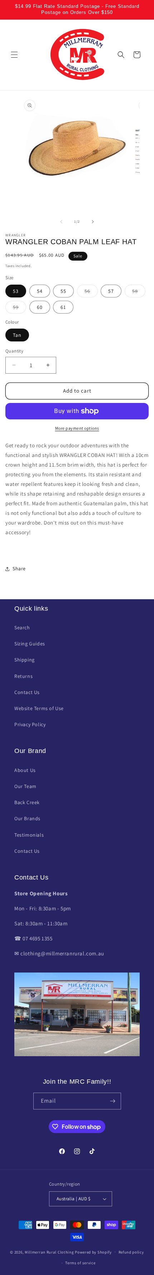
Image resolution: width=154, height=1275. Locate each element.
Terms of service (80, 1262)
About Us (25, 770)
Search (22, 627)
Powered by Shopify (93, 1251)
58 (138, 292)
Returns (23, 676)
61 (63, 307)
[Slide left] (61, 222)
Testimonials (29, 835)
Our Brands (27, 818)
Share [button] (19, 568)
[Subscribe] (113, 1101)
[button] (14, 55)
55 (63, 291)
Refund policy (131, 1252)
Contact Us (27, 692)
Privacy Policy (29, 724)
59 (19, 309)
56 (91, 292)
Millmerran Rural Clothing (49, 1251)
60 (40, 307)
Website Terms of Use (39, 708)
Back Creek (27, 802)
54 (40, 291)
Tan (17, 335)
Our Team (25, 786)
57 (111, 291)
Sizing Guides (29, 643)
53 (16, 291)
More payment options (77, 428)
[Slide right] (93, 222)
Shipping (24, 659)
